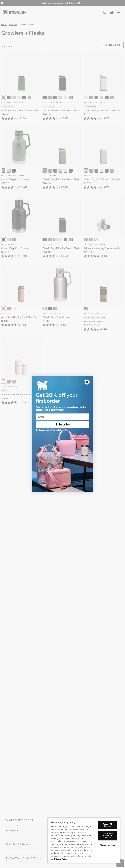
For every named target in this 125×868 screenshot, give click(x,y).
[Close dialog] (86, 382)
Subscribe (62, 424)
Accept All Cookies (107, 825)
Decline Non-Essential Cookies (108, 835)
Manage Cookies (107, 845)
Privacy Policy (60, 859)
